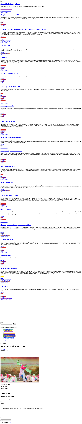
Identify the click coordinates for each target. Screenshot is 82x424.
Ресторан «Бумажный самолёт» (11, 151)
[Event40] (2, 1)
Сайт (2, 406)
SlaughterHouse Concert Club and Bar (13, 15)
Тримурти (4, 57)
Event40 (9, 422)
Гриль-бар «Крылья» (8, 166)
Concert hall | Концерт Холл (10, 4)
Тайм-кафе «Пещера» (8, 121)
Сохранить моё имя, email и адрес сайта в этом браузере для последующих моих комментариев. (23, 408)
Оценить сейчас (4, 12)
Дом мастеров (5, 45)
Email (2, 403)
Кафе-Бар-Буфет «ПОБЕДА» (11, 86)
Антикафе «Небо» (7, 239)
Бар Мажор (4, 286)
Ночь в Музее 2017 (7, 182)
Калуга (2, 8)
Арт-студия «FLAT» (7, 106)
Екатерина (3, 349)
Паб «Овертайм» (6, 209)
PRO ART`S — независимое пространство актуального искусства (23, 29)
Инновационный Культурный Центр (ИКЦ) (16, 225)
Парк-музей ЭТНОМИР (9, 268)
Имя (2, 401)
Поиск (14, 323)
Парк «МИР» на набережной (11, 137)
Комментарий (4, 417)
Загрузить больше (4, 340)
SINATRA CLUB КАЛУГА (9, 73)
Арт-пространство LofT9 (9, 195)
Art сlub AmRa (6, 255)
